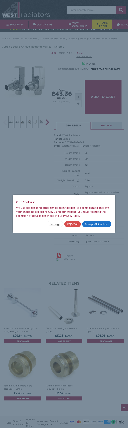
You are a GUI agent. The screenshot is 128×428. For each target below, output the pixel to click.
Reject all (72, 224)
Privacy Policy (71, 216)
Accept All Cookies (96, 224)
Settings (55, 224)
